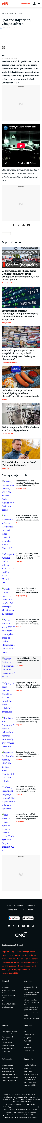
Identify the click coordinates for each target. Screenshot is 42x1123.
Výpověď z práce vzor (9, 1048)
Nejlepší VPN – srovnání (10, 1077)
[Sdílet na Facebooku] (13, 225)
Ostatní (19, 14)
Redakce (20, 906)
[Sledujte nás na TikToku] (33, 926)
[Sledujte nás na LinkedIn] (9, 926)
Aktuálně (5, 981)
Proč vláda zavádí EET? (9, 1042)
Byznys (11, 14)
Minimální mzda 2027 (31, 1074)
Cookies (34, 1109)
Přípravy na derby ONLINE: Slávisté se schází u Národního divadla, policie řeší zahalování (28, 685)
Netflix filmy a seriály (9, 1081)
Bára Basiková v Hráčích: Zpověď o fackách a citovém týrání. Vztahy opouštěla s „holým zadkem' (27, 816)
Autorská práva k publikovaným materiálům (20, 1104)
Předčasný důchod (30, 1065)
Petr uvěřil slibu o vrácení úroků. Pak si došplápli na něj (19, 463)
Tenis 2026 (27, 1041)
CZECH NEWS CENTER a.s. (29, 1094)
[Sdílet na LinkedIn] (28, 225)
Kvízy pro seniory (7, 1001)
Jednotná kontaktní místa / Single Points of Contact (20, 1115)
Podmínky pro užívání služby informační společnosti (20, 1107)
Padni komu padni (8, 1045)
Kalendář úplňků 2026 (9, 1004)
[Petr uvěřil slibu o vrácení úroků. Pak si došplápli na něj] (21, 449)
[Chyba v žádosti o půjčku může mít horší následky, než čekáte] (8, 667)
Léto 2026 (27, 981)
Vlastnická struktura (28, 1112)
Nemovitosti (13, 959)
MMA (25, 1032)
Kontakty (9, 906)
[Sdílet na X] (18, 225)
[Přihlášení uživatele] (34, 3)
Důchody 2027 (28, 1071)
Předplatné (12, 910)
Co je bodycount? (7, 1007)
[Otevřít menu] (39, 3)
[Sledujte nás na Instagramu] (23, 926)
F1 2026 (26, 1044)
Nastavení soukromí (13, 1112)
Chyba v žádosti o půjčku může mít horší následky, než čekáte (28, 660)
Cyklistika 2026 (28, 1050)
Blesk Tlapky (22, 952)
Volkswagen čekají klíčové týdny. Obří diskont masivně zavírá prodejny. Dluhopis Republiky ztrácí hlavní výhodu (20, 275)
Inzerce (30, 906)
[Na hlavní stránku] (5, 3)
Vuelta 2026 (13, 973)
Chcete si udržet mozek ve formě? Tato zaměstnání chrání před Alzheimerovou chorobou (27, 590)
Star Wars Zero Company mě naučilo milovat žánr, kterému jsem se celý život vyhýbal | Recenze (28, 719)
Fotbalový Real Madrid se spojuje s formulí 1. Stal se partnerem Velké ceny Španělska (26, 789)
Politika (5, 1026)
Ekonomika (28, 1059)
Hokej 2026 (27, 1038)
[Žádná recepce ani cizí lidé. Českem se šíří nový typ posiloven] (21, 413)
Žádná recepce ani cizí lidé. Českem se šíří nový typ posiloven (20, 428)
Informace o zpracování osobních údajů (17, 1109)
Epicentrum (6, 987)
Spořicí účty (27, 1068)
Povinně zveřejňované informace (26, 1117)
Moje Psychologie (8, 952)
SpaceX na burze (7, 1065)
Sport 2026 (28, 1026)
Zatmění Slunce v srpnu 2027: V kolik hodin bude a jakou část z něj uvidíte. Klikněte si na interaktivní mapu (27, 621)
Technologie (7, 1059)
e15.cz (4, 14)
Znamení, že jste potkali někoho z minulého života (31, 994)
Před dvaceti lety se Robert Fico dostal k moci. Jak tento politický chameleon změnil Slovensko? (27, 517)
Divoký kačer (6, 1052)
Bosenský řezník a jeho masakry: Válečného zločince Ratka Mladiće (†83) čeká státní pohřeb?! (27, 483)
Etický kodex (9, 1117)
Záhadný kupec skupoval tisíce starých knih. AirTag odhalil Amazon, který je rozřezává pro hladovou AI (18, 355)
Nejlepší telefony (7, 1068)
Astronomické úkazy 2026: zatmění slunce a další (31, 1002)
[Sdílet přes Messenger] (23, 225)
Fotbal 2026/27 (29, 1035)
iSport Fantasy (14, 955)
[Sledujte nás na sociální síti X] (13, 926)
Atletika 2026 (28, 1047)
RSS (22, 910)
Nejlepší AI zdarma (8, 1071)
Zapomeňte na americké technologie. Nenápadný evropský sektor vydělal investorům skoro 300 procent (20, 315)
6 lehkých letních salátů (31, 1018)
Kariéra (31, 910)
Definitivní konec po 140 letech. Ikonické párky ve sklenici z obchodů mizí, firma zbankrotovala (20, 393)
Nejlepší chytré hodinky (9, 1074)
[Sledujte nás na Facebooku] (18, 926)
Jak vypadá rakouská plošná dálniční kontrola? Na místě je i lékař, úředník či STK (28, 556)
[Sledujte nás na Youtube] (28, 926)
